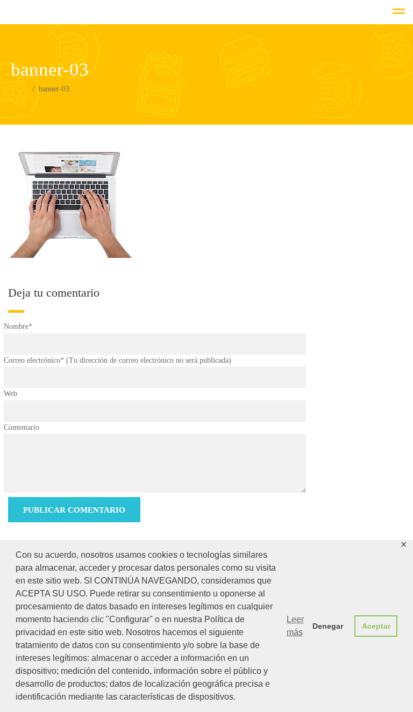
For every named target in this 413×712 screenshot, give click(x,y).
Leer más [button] (295, 626)
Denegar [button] (327, 626)
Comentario (21, 427)
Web (10, 394)
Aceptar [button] (376, 626)
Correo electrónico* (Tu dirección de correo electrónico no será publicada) (117, 360)
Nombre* (18, 326)
